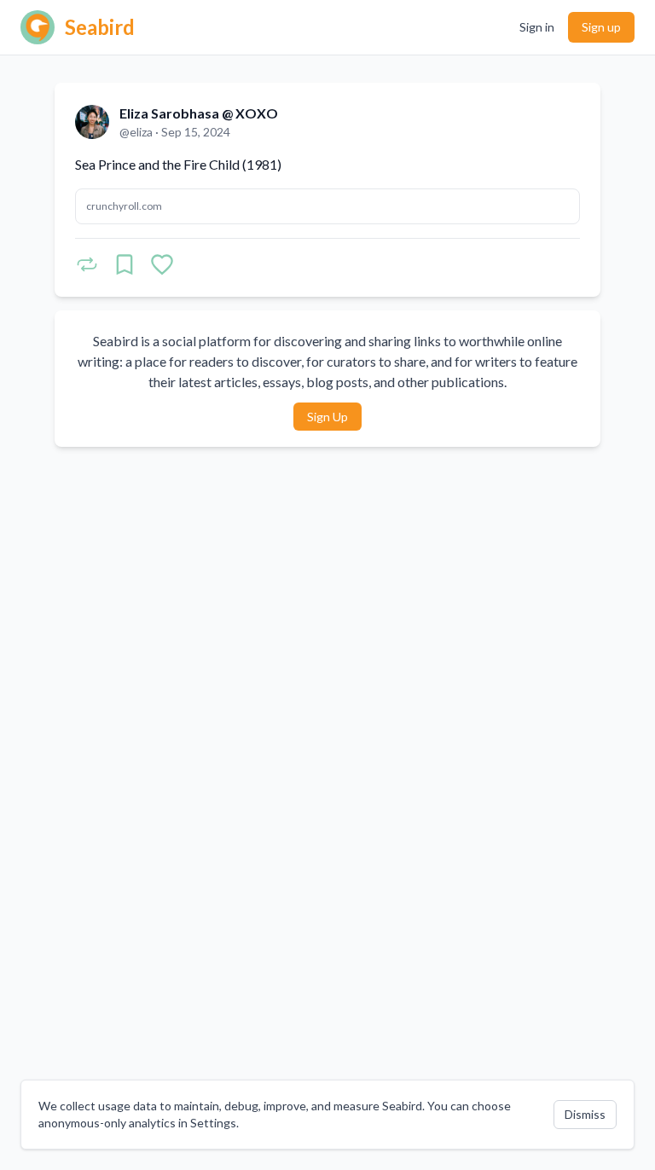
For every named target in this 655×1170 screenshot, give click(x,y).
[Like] (162, 264)
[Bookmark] (124, 264)
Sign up (601, 27)
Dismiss (585, 1114)
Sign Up (327, 416)
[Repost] (87, 264)
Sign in (536, 27)
